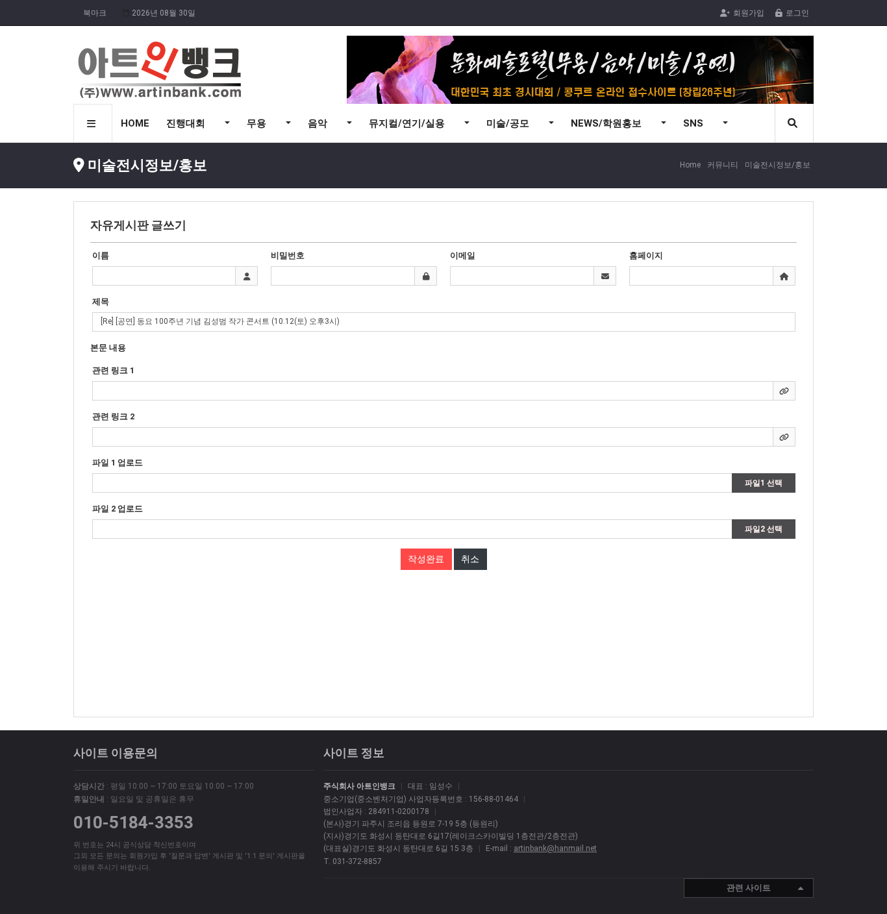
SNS (694, 123)
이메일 (462, 255)
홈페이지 (646, 255)
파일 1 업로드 (117, 462)
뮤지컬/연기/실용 (408, 123)
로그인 (797, 13)
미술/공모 (509, 123)
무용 (258, 123)
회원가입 (748, 13)
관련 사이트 (749, 888)
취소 (470, 559)
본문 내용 (108, 347)
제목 (100, 301)
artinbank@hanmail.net (555, 848)
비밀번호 (288, 255)
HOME (135, 123)
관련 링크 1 (113, 370)
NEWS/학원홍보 (607, 123)
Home (690, 164)
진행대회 (187, 123)
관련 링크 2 (113, 416)
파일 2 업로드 (117, 508)
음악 (319, 123)
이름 (100, 255)
